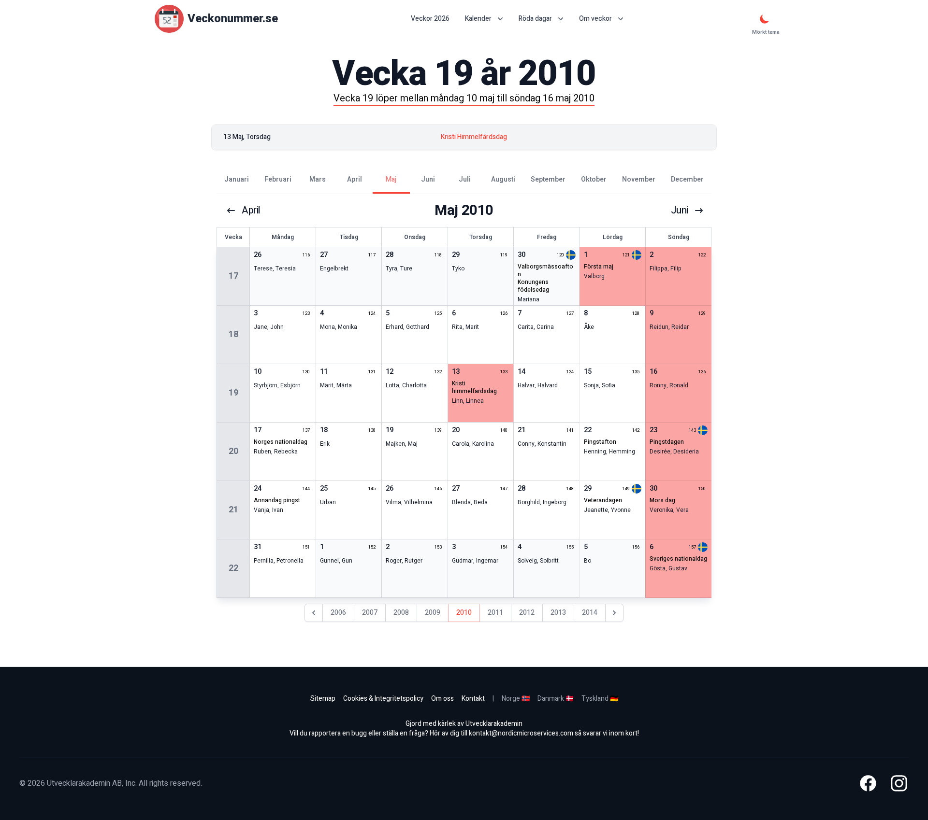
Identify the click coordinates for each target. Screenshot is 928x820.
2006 (338, 613)
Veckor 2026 (430, 19)
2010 (464, 613)
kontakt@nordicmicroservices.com (521, 733)
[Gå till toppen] (910, 802)
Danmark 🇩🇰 (555, 698)
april (251, 210)
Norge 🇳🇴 (516, 698)
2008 (401, 613)
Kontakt (473, 698)
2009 (432, 613)
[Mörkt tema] (764, 19)
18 (233, 334)
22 (233, 568)
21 (233, 509)
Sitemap (322, 698)
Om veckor (595, 19)
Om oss (442, 698)
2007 (369, 613)
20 (233, 451)
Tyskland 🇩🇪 (599, 698)
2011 (495, 613)
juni (679, 210)
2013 (558, 613)
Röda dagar (535, 19)
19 (233, 392)
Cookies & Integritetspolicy (383, 698)
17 (233, 276)
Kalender (478, 19)
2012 (527, 613)
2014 (589, 613)
